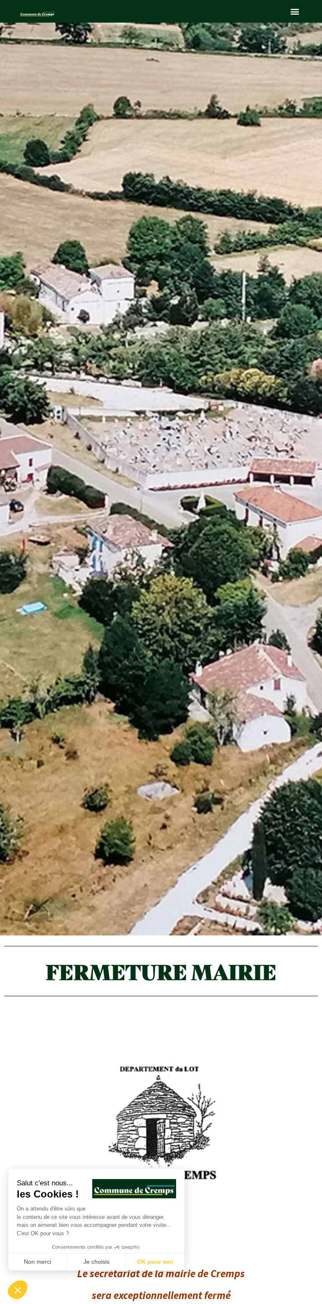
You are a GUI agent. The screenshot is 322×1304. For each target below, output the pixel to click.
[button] (295, 11)
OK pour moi (155, 1261)
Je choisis (96, 1261)
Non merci (37, 1261)
